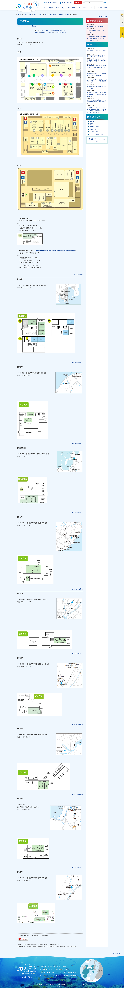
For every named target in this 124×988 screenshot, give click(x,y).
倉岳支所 (62, 30)
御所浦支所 (55, 30)
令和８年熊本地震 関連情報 (95, 26)
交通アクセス (50, 985)
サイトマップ (83, 985)
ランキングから (94, 132)
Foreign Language (52, 2)
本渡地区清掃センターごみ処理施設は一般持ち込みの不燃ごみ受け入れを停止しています (96, 38)
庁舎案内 (40, 985)
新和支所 (43, 33)
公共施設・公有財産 (64, 15)
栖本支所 (37, 33)
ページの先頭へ (117, 953)
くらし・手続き (38, 15)
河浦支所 (63, 33)
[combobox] (94, 3)
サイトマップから (94, 126)
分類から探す (27, 15)
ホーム (19, 15)
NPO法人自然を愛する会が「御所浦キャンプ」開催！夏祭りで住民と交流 (96, 67)
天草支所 (56, 33)
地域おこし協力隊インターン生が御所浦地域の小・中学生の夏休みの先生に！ (96, 94)
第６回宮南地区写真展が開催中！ (96, 56)
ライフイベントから (95, 129)
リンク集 (73, 985)
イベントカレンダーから (96, 134)
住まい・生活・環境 (50, 15)
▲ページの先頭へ (77, 275)
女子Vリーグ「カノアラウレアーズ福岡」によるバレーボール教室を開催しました (97, 81)
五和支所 (50, 33)
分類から (92, 124)
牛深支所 (41, 30)
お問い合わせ (27, 977)
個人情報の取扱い (62, 985)
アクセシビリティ (67, 2)
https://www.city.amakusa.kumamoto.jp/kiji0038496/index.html (55, 250)
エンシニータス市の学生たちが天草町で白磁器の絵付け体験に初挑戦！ (97, 101)
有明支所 (48, 30)
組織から (92, 121)
